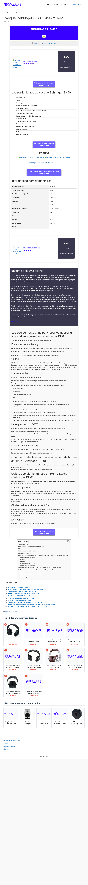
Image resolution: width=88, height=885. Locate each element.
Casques (21, 13)
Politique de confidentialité (11, 740)
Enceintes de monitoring (28, 557)
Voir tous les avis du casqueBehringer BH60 (44, 84)
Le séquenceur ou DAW (28, 563)
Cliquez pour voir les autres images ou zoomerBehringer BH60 (44, 172)
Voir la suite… (15, 321)
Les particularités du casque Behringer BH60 (31, 546)
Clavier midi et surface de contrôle (31, 574)
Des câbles (25, 576)
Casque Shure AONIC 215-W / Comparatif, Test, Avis (25, 602)
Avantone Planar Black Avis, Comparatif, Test (23, 594)
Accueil (5, 13)
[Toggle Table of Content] (67, 541)
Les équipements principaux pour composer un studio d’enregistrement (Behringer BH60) (44, 555)
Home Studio (77, 4)
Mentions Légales (9, 746)
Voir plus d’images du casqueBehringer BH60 (44, 144)
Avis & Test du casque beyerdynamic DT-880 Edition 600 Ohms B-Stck (31, 604)
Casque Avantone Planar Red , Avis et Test (22, 591)
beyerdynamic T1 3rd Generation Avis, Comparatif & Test (27, 589)
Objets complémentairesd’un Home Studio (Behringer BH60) (36, 570)
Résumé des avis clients (26, 553)
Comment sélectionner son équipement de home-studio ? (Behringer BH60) (40, 567)
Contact (5, 743)
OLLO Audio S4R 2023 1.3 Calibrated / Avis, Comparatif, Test (28, 607)
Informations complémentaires (27, 551)
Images (21, 548)
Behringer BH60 (44, 29)
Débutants (48, 4)
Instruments (64, 4)
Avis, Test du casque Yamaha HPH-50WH (21, 598)
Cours (56, 4)
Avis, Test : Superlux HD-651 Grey (19, 600)
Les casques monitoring (28, 565)
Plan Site (6, 749)
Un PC (24, 559)
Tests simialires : (28, 577)
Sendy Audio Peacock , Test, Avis (19, 587)
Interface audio (26, 561)
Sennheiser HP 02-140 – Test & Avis (20, 596)
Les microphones (27, 572)
